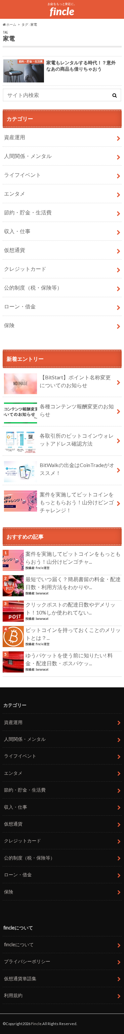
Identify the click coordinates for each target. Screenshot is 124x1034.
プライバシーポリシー (27, 961)
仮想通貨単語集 (20, 978)
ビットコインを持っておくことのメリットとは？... (73, 634)
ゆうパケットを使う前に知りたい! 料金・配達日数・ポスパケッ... (69, 659)
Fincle (36, 1023)
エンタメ (14, 193)
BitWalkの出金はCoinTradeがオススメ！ (77, 469)
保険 (9, 325)
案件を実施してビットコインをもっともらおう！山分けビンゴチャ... (73, 557)
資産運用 (14, 137)
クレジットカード (25, 269)
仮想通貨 (14, 250)
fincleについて (19, 944)
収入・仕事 (17, 231)
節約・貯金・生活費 (28, 212)
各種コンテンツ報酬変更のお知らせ (77, 410)
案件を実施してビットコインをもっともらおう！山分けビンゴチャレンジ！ (77, 502)
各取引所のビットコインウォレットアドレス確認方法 (77, 439)
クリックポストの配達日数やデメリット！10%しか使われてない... (70, 608)
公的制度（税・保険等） (33, 287)
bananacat (42, 593)
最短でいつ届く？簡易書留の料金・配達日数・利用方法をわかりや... (73, 583)
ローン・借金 (20, 306)
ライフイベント (22, 175)
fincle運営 (43, 568)
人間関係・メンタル (28, 156)
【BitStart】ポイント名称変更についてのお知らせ (75, 381)
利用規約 (13, 995)
